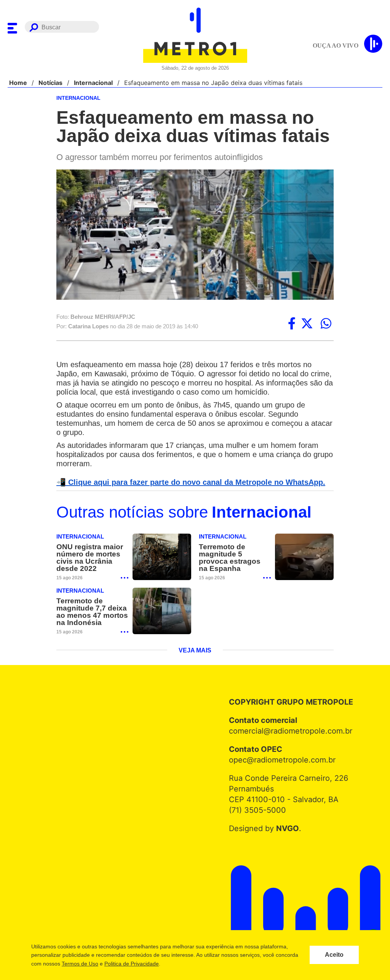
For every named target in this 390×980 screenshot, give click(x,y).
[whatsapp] (326, 324)
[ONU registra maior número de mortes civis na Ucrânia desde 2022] (162, 567)
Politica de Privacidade (131, 963)
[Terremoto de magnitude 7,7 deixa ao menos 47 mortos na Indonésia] (162, 621)
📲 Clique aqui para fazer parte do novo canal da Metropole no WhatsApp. (186, 492)
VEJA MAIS (195, 662)
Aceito (334, 955)
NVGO (285, 839)
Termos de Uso (80, 963)
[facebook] (291, 324)
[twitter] (307, 324)
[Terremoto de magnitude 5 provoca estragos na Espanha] (304, 567)
